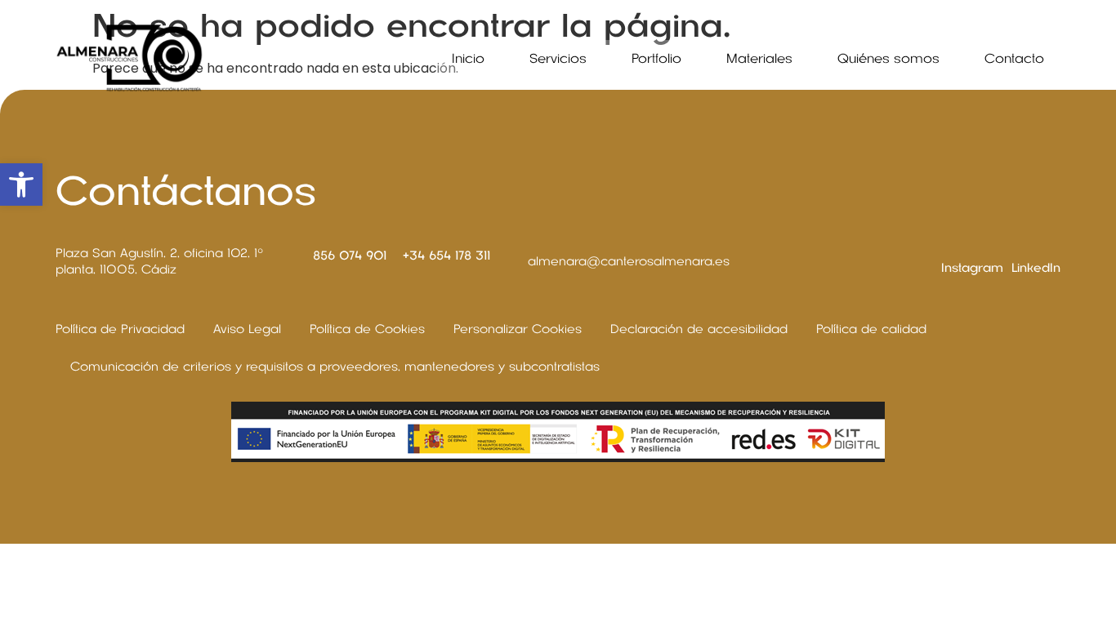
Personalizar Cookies (517, 329)
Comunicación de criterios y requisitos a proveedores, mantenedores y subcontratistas (335, 366)
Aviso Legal (247, 329)
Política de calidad (871, 329)
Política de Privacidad (120, 329)
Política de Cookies (367, 329)
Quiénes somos (888, 58)
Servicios (558, 58)
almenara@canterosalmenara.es (629, 261)
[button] (21, 184)
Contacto (1014, 58)
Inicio (468, 58)
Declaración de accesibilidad (699, 329)
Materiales (759, 58)
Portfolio (656, 58)
